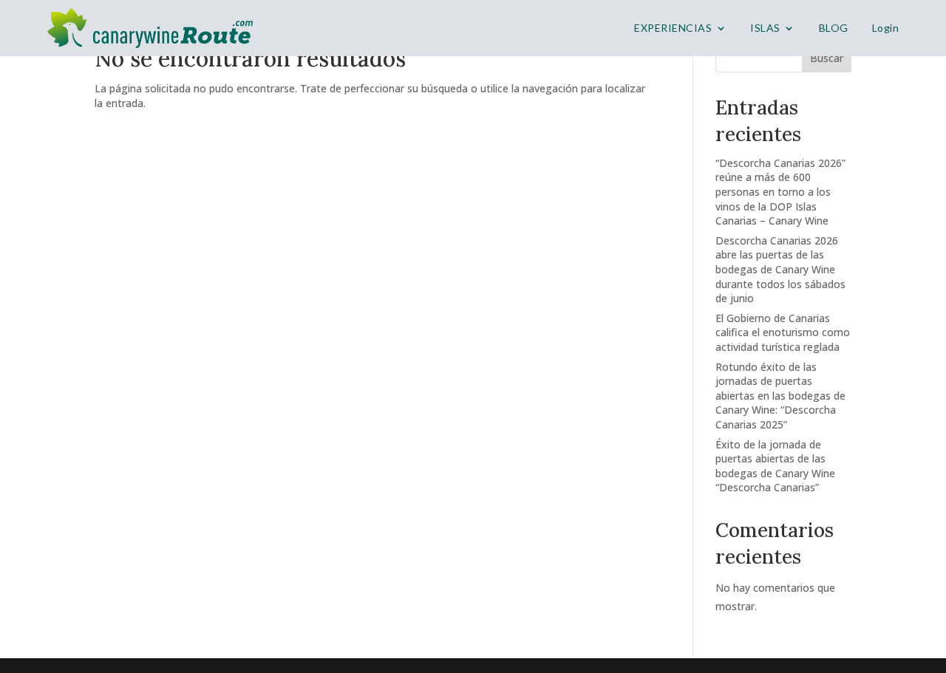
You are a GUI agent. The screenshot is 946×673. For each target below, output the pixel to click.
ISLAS (765, 27)
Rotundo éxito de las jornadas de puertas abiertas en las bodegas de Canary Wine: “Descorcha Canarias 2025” (780, 395)
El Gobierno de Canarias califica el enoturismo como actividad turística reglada (782, 332)
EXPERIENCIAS (673, 27)
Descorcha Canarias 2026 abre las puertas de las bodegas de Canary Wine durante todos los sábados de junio (780, 269)
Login (885, 27)
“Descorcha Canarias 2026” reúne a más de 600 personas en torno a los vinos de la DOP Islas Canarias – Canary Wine (780, 192)
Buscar (826, 58)
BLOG (833, 27)
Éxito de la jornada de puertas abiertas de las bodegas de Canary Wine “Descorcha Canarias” (775, 466)
